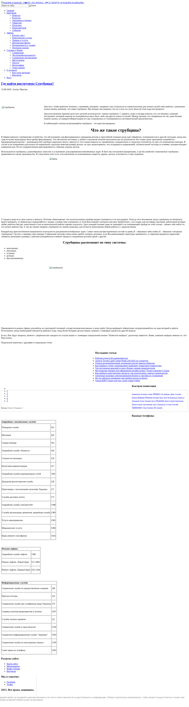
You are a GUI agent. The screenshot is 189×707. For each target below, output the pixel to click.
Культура (148, 397)
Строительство (161, 404)
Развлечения (179, 401)
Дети (161, 394)
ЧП (155, 408)
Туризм (144, 407)
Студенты (169, 404)
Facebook (11, 682)
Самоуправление (147, 404)
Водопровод (144, 394)
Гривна (150, 394)
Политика (160, 401)
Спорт (154, 404)
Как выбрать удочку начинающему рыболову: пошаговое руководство (128, 365)
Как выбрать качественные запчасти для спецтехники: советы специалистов (131, 373)
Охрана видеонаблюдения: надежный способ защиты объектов (125, 363)
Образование (135, 401)
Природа (167, 401)
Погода (153, 401)
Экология (159, 407)
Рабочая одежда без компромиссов (111, 358)
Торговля (175, 404)
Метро (161, 397)
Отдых (142, 401)
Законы (172, 394)
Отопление (148, 401)
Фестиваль (150, 407)
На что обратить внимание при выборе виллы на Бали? (121, 378)
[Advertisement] (48, 97)
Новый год (181, 397)
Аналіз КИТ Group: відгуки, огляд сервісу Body (117, 380)
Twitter (10, 684)
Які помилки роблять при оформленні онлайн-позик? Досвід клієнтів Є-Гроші (132, 370)
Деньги (156, 394)
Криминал (141, 398)
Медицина (156, 397)
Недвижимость (173, 397)
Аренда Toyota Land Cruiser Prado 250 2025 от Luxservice (121, 361)
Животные (167, 394)
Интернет (134, 397)
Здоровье (178, 394)
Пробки (172, 401)
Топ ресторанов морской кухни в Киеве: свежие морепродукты (125, 368)
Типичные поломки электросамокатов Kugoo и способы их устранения (129, 375)
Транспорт (137, 407)
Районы (134, 404)
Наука (165, 397)
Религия (139, 404)
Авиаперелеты (136, 394)
